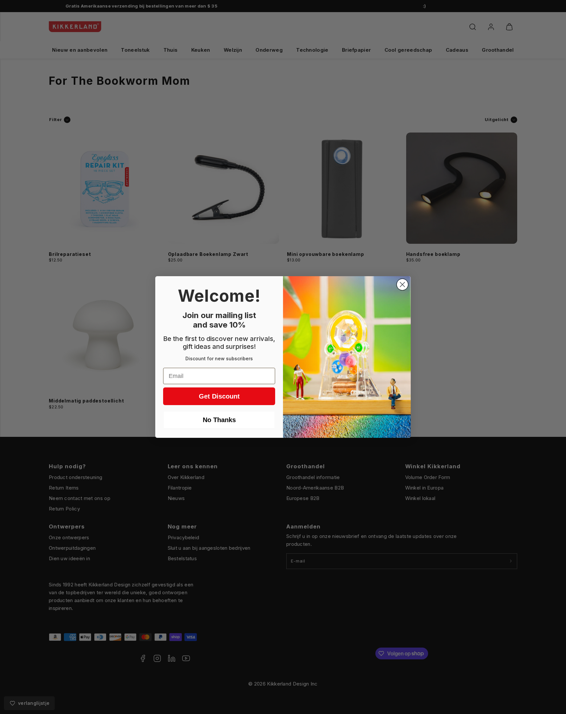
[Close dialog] (402, 284)
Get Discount (219, 396)
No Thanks (219, 419)
